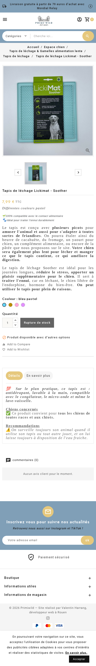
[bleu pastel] (4, 305)
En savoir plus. (76, 652)
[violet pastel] (23, 305)
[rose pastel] (17, 305)
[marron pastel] (10, 305)
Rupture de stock (37, 322)
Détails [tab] (14, 375)
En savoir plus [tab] (38, 375)
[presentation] (18, 172)
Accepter (79, 659)
